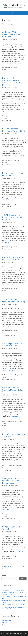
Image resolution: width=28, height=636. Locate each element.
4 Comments (8, 426)
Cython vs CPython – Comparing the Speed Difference (11, 34)
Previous (5, 566)
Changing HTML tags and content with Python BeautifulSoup (13, 480)
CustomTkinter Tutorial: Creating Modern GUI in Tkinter (12, 390)
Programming (8, 67)
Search (3, 575)
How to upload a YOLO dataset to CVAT (13, 590)
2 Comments (8, 558)
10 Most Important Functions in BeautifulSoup (13, 300)
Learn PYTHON (6, 620)
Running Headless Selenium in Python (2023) (13, 130)
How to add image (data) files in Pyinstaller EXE (13, 258)
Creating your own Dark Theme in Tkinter (12, 344)
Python (15, 67)
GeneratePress (23, 633)
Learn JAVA (5, 622)
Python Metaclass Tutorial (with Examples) (13, 174)
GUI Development (9, 375)
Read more (17, 63)
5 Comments (8, 70)
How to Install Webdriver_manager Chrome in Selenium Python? (11, 81)
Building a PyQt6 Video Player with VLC (13, 605)
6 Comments (8, 291)
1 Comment (7, 120)
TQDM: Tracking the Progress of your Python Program (13, 217)
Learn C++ (4, 627)
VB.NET (3, 624)
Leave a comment (9, 249)
